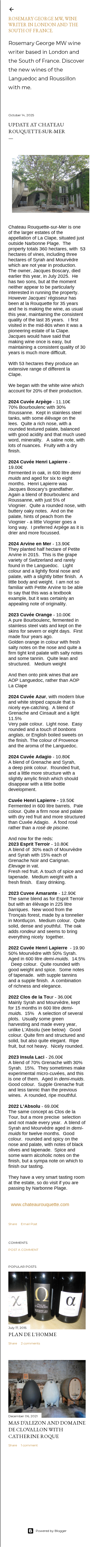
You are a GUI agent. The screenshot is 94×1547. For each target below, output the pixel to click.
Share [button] (12, 1224)
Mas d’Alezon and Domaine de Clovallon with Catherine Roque (46, 1429)
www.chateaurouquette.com (41, 1204)
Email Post (29, 1224)
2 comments (30, 1343)
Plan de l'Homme (32, 1334)
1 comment (29, 1445)
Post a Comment (23, 1250)
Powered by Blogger (51, 1531)
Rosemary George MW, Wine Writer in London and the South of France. (43, 25)
